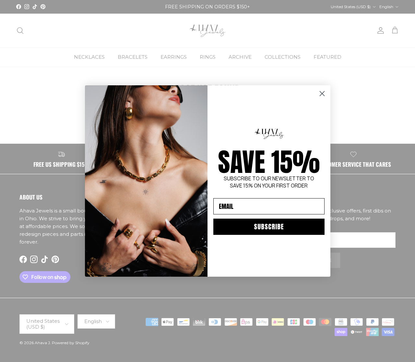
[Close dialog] (322, 93)
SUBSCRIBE (269, 227)
